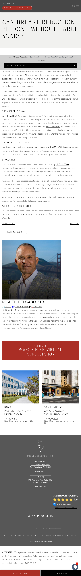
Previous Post (8, 223)
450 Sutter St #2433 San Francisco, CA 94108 (56, 412)
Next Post (74, 223)
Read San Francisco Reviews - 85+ (60, 422)
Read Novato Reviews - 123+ (19, 421)
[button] (77, 6)
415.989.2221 (51, 418)
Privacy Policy (18, 535)
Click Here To (40, 350)
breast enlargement (20, 175)
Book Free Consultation (17, 8)
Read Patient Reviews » (66, 507)
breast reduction (53, 126)
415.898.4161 (11, 418)
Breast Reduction (21, 57)
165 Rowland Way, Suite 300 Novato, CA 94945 (17, 412)
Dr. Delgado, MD (9, 310)
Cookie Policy (26, 535)
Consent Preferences (36, 535)
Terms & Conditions (9, 535)
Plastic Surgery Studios (55, 528)
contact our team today (22, 214)
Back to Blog (14, 232)
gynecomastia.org (47, 317)
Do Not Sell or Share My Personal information (66, 535)
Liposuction (7, 168)
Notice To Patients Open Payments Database (41, 541)
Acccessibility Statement (48, 535)
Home (10, 57)
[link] (40, 487)
